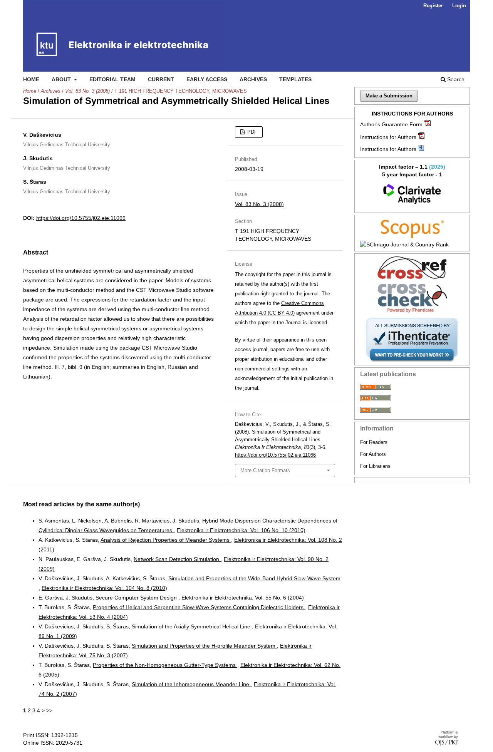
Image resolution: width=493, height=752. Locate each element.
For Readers (373, 442)
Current (161, 79)
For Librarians (375, 466)
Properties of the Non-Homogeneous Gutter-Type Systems (165, 665)
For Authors (373, 454)
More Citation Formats (265, 470)
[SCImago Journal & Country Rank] (412, 244)
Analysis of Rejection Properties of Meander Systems (166, 540)
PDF (251, 132)
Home (31, 79)
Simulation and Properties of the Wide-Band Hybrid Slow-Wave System (254, 578)
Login (459, 5)
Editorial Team (112, 79)
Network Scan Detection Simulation (177, 559)
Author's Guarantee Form (391, 124)
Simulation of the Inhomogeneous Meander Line (191, 684)
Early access (206, 79)
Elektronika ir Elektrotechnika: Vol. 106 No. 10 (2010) (241, 530)
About (62, 79)
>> (49, 710)
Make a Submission (389, 96)
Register (433, 5)
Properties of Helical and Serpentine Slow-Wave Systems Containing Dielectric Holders (199, 607)
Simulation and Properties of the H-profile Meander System (204, 646)
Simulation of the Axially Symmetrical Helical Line (192, 626)
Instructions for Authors (388, 137)
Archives (253, 79)
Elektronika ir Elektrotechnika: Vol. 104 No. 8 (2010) (104, 588)
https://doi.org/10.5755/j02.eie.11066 (81, 218)
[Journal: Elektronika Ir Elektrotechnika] (412, 194)
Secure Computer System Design (137, 598)
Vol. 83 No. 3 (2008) (87, 91)
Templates (295, 79)
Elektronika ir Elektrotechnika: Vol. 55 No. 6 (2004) (242, 598)
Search (455, 79)
